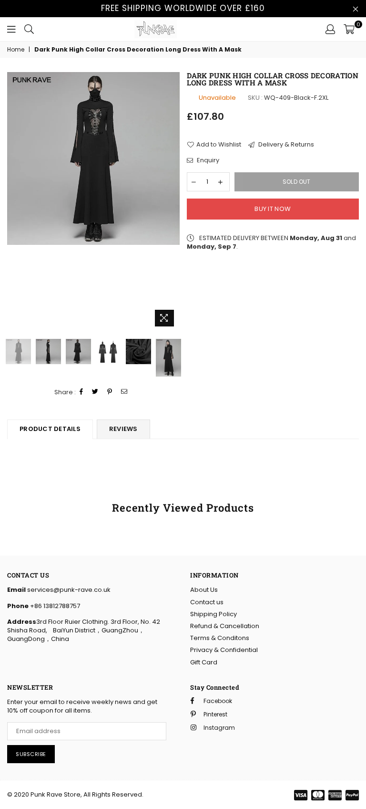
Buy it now (272, 208)
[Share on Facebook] (81, 392)
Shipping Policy (213, 614)
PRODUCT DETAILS (50, 428)
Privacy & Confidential (224, 649)
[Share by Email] (124, 392)
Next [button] (171, 201)
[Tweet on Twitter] (95, 392)
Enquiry (207, 160)
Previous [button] (15, 201)
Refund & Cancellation (224, 625)
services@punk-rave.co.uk (68, 589)
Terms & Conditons (219, 637)
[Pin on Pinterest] (110, 392)
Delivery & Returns (285, 144)
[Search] (29, 29)
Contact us (207, 602)
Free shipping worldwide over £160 (183, 8)
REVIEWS (123, 428)
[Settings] (330, 29)
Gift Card (203, 662)
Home (15, 49)
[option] (93, 158)
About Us (204, 589)
